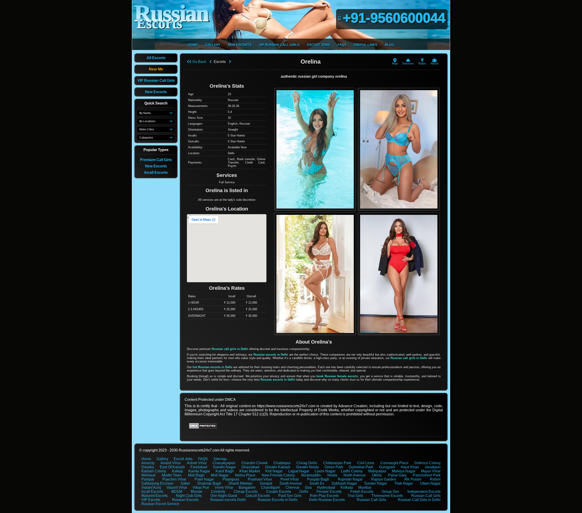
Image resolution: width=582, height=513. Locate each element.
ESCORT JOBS (318, 45)
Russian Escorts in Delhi (277, 500)
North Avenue (355, 475)
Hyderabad (326, 487)
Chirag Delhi (306, 463)
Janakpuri (433, 467)
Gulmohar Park (361, 467)
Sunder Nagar (375, 483)
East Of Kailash (172, 467)
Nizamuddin (311, 475)
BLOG (389, 45)
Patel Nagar (204, 479)
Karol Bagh (225, 471)
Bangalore (247, 487)
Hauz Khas (410, 467)
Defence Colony (427, 463)
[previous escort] (210, 62)
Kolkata (347, 487)
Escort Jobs (183, 459)
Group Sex (390, 491)
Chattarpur (282, 463)
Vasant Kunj (151, 487)
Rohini (435, 479)
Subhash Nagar (344, 483)
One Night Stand (223, 496)
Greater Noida (307, 467)
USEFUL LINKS (365, 45)
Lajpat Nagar (298, 471)
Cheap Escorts (246, 491)
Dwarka (147, 467)
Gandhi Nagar (224, 467)
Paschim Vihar (174, 479)
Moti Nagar (219, 475)
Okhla (376, 475)
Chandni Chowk (254, 463)
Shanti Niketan (240, 483)
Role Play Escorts (324, 496)
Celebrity (218, 491)
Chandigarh (270, 487)
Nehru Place (245, 475)
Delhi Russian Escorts (327, 500)
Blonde (196, 491)
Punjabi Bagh (318, 479)
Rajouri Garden (383, 479)
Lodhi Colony (352, 471)
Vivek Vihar (224, 487)
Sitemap (220, 459)
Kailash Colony (153, 471)
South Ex (316, 483)
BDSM (176, 491)
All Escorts (156, 58)
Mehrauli (148, 475)
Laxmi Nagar (325, 471)
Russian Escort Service (160, 504)
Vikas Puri (201, 487)
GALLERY (212, 45)
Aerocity (148, 463)
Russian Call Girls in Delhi (419, 500)
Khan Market (249, 471)
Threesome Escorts (387, 496)
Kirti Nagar (274, 471)
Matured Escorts (154, 496)
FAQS (342, 45)
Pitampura (231, 479)
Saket (185, 483)
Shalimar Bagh (209, 483)
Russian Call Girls (426, 496)
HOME (193, 45)
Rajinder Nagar (350, 479)
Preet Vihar (290, 479)
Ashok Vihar (197, 463)
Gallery (162, 459)
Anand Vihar (171, 463)
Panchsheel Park (427, 475)
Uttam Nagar (430, 483)
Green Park (334, 467)
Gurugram (387, 467)
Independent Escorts (424, 491)
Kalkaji (177, 471)
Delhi (303, 491)
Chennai (292, 487)
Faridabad (199, 467)
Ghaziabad (250, 467)
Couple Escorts (278, 491)
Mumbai (364, 487)
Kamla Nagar (199, 471)
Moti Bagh (196, 475)
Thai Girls (355, 496)
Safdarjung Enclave (157, 483)
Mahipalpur (377, 471)
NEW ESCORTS (239, 45)
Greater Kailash (277, 467)
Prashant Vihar (260, 479)
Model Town (171, 475)
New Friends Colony (278, 475)
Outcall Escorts (258, 496)
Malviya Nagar (403, 471)
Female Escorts (329, 491)
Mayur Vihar (431, 471)
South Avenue (290, 483)
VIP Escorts (150, 500)
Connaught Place (394, 463)
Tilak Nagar (403, 483)
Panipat (147, 479)
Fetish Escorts (361, 491)
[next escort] (230, 62)
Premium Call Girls (156, 160)
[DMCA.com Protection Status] (203, 427)
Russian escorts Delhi (228, 500)
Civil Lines (365, 463)
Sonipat (266, 483)
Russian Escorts (185, 500)
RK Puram (412, 479)
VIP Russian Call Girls (156, 80)
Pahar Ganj (397, 475)
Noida (332, 475)
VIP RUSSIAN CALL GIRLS (279, 45)
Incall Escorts (156, 172)
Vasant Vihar (176, 487)
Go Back (198, 62)
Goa (308, 487)
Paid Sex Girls (289, 496)
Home (146, 459)
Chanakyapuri (224, 463)
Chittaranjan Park (337, 463)
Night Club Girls (189, 496)
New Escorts (156, 92)
